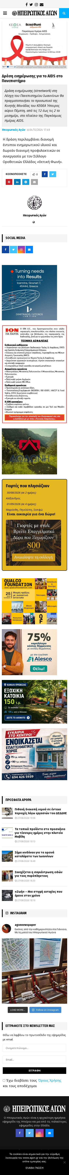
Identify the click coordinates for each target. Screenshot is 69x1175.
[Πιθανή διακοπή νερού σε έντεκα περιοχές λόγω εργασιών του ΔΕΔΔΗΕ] (7, 813)
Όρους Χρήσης (49, 1080)
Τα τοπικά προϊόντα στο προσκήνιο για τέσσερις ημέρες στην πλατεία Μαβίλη (40, 833)
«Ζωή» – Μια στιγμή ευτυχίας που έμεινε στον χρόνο (38, 893)
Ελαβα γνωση (34, 1167)
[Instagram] (40, 1133)
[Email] (49, 1133)
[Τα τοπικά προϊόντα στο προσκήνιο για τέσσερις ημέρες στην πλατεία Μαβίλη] (7, 832)
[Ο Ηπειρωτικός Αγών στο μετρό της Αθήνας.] (34, 971)
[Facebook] (20, 1133)
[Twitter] (30, 1133)
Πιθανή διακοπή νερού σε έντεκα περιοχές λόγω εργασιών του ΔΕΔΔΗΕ (41, 811)
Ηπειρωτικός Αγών (13, 129)
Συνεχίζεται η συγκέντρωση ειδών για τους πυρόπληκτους (38, 874)
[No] (64, 1162)
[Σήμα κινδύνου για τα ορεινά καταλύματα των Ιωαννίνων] (7, 856)
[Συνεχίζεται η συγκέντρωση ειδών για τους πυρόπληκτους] (7, 875)
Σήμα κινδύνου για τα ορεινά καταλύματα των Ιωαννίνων (34, 854)
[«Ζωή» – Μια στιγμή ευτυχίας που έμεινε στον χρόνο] (7, 895)
